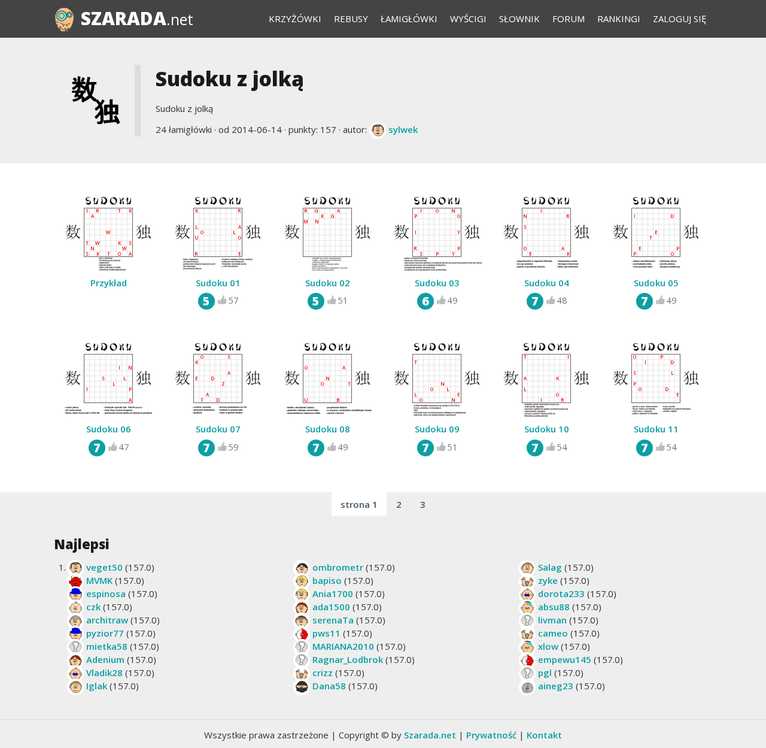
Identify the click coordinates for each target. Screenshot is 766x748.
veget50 (104, 567)
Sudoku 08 (327, 429)
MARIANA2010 (343, 646)
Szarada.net (430, 735)
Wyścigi (468, 19)
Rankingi (618, 19)
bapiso (327, 580)
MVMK (99, 580)
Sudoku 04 (546, 283)
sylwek (403, 129)
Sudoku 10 (546, 429)
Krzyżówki (295, 19)
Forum (568, 19)
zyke (548, 580)
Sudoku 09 (437, 429)
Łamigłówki (409, 19)
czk (93, 607)
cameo (553, 633)
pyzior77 (105, 633)
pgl (545, 673)
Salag (550, 567)
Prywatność (491, 735)
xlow (548, 646)
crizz (322, 673)
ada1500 (331, 607)
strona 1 (359, 504)
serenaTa (333, 620)
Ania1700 (332, 593)
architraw (107, 620)
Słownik (519, 19)
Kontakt (544, 735)
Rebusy (351, 19)
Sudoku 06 (108, 429)
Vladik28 (104, 673)
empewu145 (564, 659)
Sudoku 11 (656, 429)
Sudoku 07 (218, 429)
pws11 (326, 633)
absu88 (554, 607)
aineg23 (555, 686)
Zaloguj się (679, 19)
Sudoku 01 (218, 283)
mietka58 (106, 646)
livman (552, 620)
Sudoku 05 (656, 283)
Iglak (96, 686)
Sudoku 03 (437, 283)
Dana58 (329, 686)
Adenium (105, 659)
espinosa (106, 593)
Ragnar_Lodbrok (347, 659)
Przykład (108, 283)
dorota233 (561, 593)
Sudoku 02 (327, 283)
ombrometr (337, 567)
